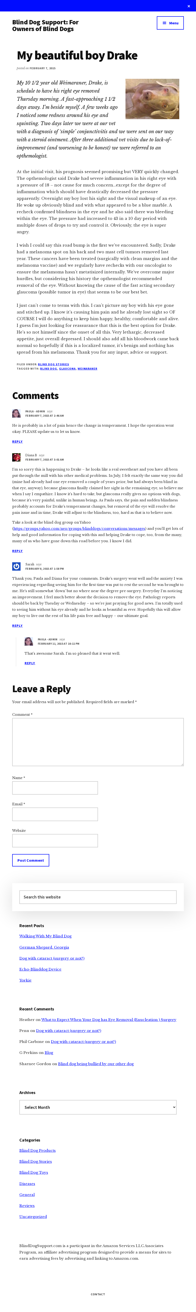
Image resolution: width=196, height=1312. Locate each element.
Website (19, 831)
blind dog (48, 368)
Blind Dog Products (37, 1150)
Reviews (27, 1205)
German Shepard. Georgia (44, 947)
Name (18, 778)
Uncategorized (33, 1216)
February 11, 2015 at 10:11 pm (58, 643)
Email (18, 804)
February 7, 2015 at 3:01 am (44, 459)
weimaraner (88, 368)
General (27, 1194)
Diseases (27, 1183)
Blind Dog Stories (53, 364)
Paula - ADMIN (35, 411)
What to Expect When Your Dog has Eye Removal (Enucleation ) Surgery (108, 1019)
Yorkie (25, 980)
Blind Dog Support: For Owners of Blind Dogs (45, 25)
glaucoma (67, 368)
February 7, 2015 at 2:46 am (44, 415)
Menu (174, 23)
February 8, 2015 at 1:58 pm (44, 568)
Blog (49, 1052)
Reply (17, 441)
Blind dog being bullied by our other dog (96, 1064)
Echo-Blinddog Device (40, 969)
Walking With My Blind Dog (45, 936)
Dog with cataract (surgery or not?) (51, 958)
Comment (22, 714)
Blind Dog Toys (33, 1172)
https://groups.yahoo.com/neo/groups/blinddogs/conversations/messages (79, 528)
